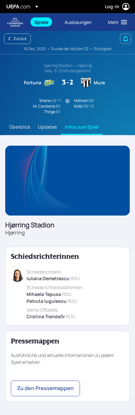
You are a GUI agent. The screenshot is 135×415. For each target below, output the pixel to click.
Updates (47, 126)
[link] (41, 22)
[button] (116, 22)
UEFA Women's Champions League (15, 22)
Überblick (19, 126)
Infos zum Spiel (82, 126)
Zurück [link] (20, 38)
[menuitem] (44, 22)
